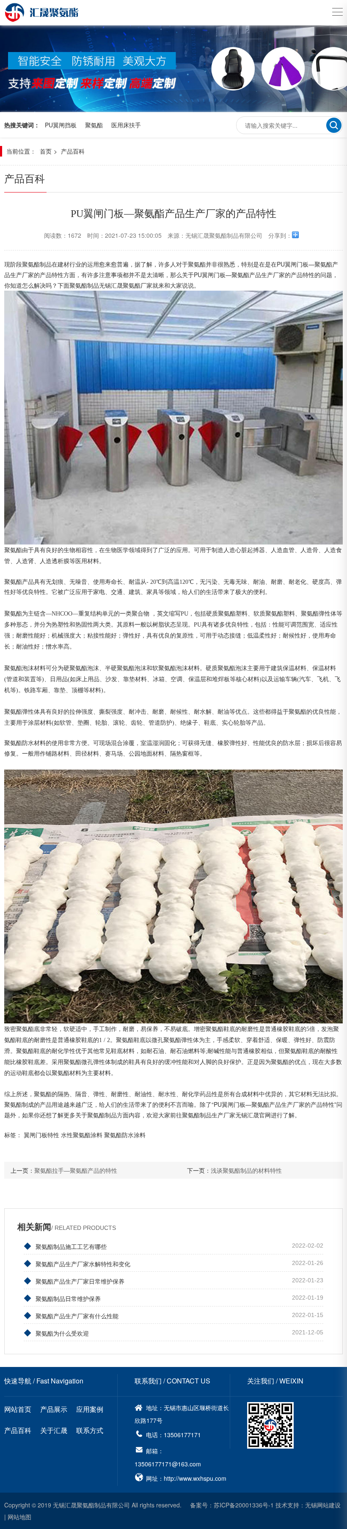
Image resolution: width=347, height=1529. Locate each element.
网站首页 (17, 1409)
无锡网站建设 (323, 1505)
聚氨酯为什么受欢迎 (56, 1332)
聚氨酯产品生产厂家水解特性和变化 (77, 1262)
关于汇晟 (53, 1430)
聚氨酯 (94, 125)
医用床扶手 (126, 125)
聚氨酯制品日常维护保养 (62, 1297)
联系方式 (89, 1430)
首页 (46, 151)
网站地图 (19, 1516)
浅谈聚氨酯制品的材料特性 (246, 1170)
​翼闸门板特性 (41, 1134)
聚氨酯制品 (84, 285)
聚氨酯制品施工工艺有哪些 (65, 1245)
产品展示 (53, 1409)
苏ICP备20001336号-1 (244, 1505)
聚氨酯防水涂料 (125, 1134)
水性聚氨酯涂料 (81, 1134)
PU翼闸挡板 (61, 125)
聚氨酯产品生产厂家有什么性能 (71, 1314)
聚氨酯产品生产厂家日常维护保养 (74, 1280)
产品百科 (73, 151)
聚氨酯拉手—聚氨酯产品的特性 (75, 1170)
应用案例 (89, 1409)
